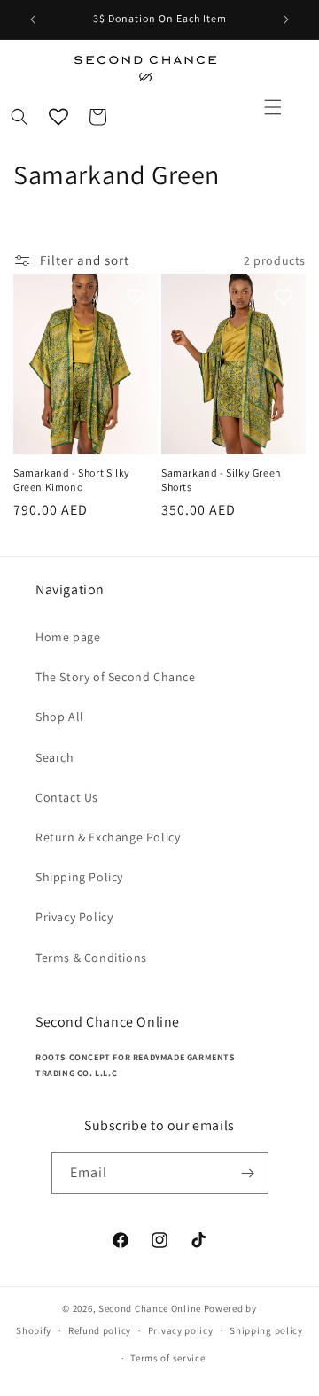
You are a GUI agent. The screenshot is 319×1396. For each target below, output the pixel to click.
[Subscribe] (248, 1173)
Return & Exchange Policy (107, 837)
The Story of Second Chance (115, 677)
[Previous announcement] (32, 19)
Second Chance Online (149, 1308)
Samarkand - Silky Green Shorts (221, 479)
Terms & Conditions (91, 958)
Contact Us (66, 797)
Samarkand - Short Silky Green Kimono (71, 479)
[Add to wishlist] (135, 296)
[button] (272, 107)
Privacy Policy (74, 917)
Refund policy (99, 1330)
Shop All (59, 717)
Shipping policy (266, 1330)
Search (54, 757)
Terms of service (167, 1358)
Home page (67, 637)
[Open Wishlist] (58, 116)
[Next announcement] (286, 19)
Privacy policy (181, 1330)
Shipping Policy (79, 877)
